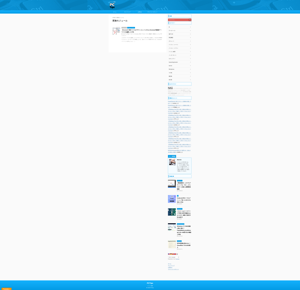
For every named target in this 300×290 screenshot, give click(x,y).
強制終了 (151, 34)
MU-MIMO (183, 90)
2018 (174, 88)
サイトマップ (127, 12)
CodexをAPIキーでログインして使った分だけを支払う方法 (184, 200)
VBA (140, 34)
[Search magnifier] (190, 20)
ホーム (114, 12)
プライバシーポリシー (152, 12)
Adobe (169, 91)
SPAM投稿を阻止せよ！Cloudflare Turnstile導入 (184, 245)
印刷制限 (173, 94)
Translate (177, 259)
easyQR (178, 93)
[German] (171, 254)
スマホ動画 (188, 90)
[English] (169, 254)
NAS (170, 87)
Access (137, 34)
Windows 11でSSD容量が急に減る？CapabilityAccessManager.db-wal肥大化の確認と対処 (184, 230)
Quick (172, 91)
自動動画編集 (173, 93)
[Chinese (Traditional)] (175, 254)
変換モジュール (156, 34)
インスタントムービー (180, 94)
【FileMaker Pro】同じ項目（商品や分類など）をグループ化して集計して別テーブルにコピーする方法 (179, 111)
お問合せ (140, 12)
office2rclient (185, 88)
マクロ (147, 34)
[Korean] (177, 254)
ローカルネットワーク (178, 91)
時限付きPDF (170, 90)
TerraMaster (186, 91)
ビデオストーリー (176, 90)
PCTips (150, 283)
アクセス (143, 34)
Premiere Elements (179, 88)
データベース (132, 34)
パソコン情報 (150, 285)
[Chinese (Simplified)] (173, 254)
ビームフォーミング (185, 93)
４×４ (190, 88)
